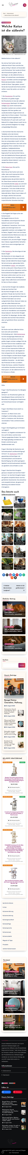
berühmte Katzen (8, 903)
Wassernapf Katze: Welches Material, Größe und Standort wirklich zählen (11, 1119)
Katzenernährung (8, 911)
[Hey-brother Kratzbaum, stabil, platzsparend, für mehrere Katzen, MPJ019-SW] (14, 873)
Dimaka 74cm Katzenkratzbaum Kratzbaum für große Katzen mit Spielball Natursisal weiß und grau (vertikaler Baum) (14, 780)
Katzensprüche (7, 928)
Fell (8, 105)
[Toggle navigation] (3, 5)
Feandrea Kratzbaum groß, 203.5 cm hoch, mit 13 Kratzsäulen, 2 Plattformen (14, 813)
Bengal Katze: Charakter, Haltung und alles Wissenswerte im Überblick (14, 976)
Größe (16, 184)
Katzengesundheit (8, 919)
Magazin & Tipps (7, 940)
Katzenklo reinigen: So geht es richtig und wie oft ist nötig (10, 733)
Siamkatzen (13, 454)
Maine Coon (8, 167)
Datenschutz (7, 1070)
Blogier (24, 1150)
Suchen (5, 660)
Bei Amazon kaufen (15, 787)
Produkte (5, 944)
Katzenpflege (7, 924)
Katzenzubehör (7, 936)
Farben (13, 265)
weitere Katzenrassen (9, 948)
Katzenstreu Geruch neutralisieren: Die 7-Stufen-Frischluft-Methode (13, 993)
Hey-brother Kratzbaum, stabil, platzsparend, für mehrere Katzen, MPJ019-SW (14, 882)
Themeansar (15, 1152)
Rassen (4, 79)
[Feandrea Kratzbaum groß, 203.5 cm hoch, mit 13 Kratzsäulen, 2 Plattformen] (14, 804)
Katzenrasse (21, 334)
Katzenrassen (6, 103)
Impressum (6, 1075)
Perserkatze (9, 96)
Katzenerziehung (8, 915)
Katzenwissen (6, 22)
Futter (5, 907)
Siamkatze (8, 251)
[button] (3, 1152)
